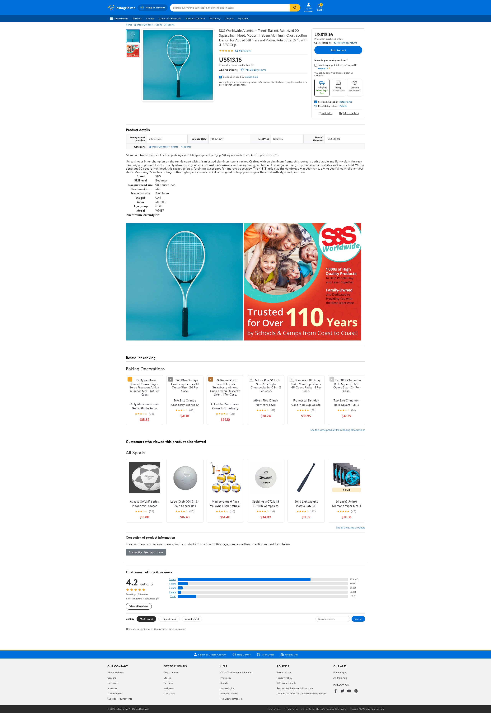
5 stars (172, 579)
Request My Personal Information (295, 688)
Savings (150, 18)
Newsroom (113, 683)
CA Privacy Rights (286, 683)
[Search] (295, 8)
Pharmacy (214, 18)
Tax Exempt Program (231, 698)
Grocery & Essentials (170, 18)
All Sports (169, 24)
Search (358, 619)
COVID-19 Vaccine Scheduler (236, 672)
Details (343, 106)
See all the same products (350, 527)
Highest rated (169, 619)
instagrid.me (251, 76)
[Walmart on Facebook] (335, 691)
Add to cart (338, 50)
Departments (121, 18)
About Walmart (115, 672)
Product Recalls (228, 693)
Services (137, 18)
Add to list (326, 113)
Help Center (243, 654)
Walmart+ (169, 688)
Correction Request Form (146, 552)
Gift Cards (169, 693)
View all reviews (138, 606)
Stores (167, 677)
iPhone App (339, 672)
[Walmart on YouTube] (349, 691)
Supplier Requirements (119, 698)
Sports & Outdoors (143, 24)
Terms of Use (284, 672)
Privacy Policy (284, 677)
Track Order (267, 654)
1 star (173, 596)
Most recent (146, 619)
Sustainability (114, 693)
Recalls (224, 683)
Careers (229, 18)
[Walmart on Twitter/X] (342, 691)
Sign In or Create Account (212, 654)
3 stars (172, 587)
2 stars (172, 592)
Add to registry (351, 113)
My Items (243, 18)
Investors (112, 688)
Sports (159, 24)
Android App (340, 677)
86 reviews (244, 50)
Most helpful (192, 619)
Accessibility (227, 688)
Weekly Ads (291, 654)
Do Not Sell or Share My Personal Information (301, 693)
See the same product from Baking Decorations (338, 430)
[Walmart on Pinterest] (356, 691)
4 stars (172, 583)
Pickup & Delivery (195, 18)
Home (129, 24)
